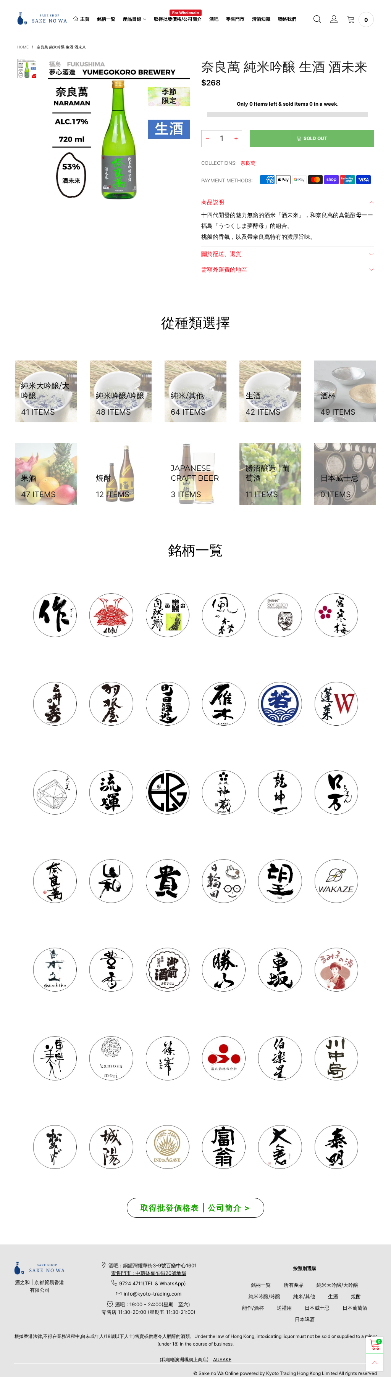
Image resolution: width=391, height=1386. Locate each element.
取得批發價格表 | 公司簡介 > (195, 1207)
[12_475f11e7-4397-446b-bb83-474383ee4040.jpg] (279, 969)
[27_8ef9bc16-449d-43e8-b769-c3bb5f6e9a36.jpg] (223, 615)
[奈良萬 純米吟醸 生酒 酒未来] (119, 129)
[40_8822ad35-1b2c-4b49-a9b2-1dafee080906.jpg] (167, 881)
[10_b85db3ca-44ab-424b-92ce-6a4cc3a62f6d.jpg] (336, 615)
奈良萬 (248, 163)
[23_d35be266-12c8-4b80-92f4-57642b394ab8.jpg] (223, 969)
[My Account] (334, 19)
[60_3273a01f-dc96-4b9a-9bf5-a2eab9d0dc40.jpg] (279, 615)
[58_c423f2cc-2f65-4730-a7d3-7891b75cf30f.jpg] (111, 792)
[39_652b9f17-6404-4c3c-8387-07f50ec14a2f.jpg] (336, 881)
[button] (207, 138)
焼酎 (356, 1296)
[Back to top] (374, 1362)
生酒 (333, 1296)
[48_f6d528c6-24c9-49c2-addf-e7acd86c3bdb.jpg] (167, 792)
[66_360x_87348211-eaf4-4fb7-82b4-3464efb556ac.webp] (336, 1147)
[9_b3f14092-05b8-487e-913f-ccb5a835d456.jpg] (279, 703)
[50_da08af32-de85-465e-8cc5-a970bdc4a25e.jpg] (111, 1058)
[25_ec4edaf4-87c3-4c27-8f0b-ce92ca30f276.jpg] (336, 1058)
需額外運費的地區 (224, 269)
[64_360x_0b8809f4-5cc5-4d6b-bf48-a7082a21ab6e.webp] (167, 1147)
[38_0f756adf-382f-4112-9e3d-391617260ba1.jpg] (111, 969)
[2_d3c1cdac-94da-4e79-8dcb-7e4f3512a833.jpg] (54, 703)
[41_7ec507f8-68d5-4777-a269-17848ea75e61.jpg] (54, 969)
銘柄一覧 (106, 19)
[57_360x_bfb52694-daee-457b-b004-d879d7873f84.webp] (54, 792)
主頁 (84, 19)
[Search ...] (317, 19)
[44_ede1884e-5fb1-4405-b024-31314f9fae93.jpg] (336, 792)
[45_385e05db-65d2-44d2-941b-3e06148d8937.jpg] (111, 881)
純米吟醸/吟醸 (264, 1296)
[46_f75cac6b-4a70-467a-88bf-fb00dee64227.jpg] (279, 792)
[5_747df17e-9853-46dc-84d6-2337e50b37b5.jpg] (279, 1058)
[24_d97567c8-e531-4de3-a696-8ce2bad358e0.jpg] (223, 1147)
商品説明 (212, 202)
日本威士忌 (317, 1308)
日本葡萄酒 (355, 1308)
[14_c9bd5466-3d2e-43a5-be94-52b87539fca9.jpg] (167, 969)
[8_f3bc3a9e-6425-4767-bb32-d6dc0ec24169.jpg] (223, 703)
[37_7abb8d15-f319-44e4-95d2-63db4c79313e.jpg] (279, 881)
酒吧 (213, 19)
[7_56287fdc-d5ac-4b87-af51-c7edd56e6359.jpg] (167, 703)
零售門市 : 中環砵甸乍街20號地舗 (148, 1273)
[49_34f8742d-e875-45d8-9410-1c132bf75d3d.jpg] (54, 1058)
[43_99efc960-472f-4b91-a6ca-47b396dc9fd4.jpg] (54, 881)
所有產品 (294, 1285)
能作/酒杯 (253, 1308)
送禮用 (284, 1308)
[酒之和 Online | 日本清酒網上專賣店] (42, 18)
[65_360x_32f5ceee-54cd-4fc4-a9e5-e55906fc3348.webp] (279, 1147)
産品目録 (132, 19)
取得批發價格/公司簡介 (178, 18)
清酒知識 (261, 19)
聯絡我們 (287, 19)
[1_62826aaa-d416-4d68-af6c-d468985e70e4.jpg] (54, 615)
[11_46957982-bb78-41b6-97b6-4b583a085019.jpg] (336, 703)
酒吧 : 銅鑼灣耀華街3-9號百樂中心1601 (152, 1265)
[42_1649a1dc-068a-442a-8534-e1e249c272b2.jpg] (223, 792)
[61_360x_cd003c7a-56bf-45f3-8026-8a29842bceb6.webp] (54, 1147)
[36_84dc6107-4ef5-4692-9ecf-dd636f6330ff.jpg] (167, 615)
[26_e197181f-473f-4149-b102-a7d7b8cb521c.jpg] (223, 1058)
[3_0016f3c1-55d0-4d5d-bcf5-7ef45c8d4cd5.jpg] (111, 703)
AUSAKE (222, 1359)
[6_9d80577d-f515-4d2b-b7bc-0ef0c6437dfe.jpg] (167, 1058)
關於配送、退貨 (221, 254)
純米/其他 (304, 1296)
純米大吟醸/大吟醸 (337, 1285)
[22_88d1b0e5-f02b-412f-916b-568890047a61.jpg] (336, 969)
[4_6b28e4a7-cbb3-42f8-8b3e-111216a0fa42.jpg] (111, 615)
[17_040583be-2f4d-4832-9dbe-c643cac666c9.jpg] (111, 1147)
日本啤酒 (305, 1319)
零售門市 (235, 19)
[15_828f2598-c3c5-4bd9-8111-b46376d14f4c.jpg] (223, 881)
